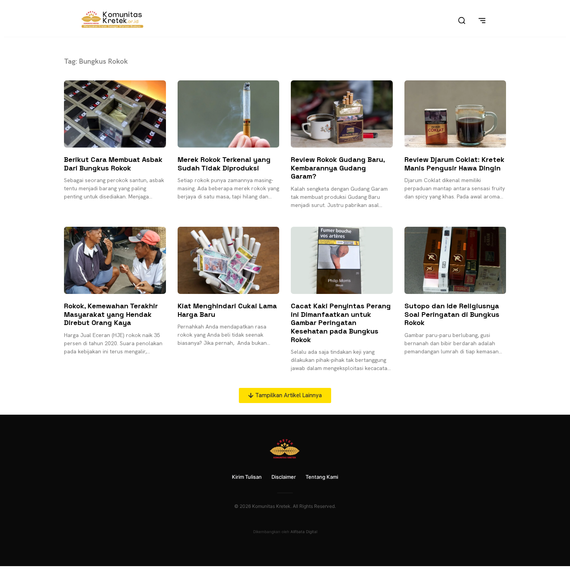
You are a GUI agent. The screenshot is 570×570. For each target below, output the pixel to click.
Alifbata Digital (303, 531)
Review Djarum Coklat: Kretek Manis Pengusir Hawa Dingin (454, 163)
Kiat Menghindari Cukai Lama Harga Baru (227, 310)
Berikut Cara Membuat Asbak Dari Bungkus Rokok (113, 163)
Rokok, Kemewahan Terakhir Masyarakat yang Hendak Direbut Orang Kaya (111, 314)
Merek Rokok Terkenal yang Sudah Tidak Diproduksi (224, 163)
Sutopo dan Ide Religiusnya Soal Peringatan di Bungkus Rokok (451, 314)
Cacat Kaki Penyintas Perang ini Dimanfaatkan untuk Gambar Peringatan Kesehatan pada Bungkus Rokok (341, 322)
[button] (285, 395)
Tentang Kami (322, 477)
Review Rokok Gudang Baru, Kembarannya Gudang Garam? (338, 168)
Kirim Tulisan (247, 477)
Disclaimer (283, 477)
